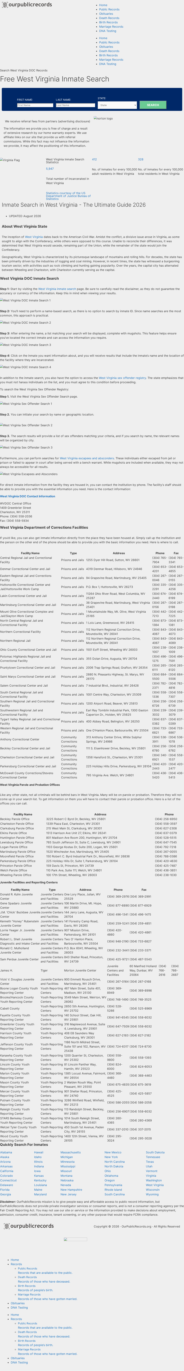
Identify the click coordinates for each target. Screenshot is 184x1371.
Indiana (39, 1166)
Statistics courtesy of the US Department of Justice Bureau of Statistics (68, 196)
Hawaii (38, 1152)
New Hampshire (71, 1189)
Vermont (151, 1171)
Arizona (5, 1161)
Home (103, 5)
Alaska (4, 1157)
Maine (38, 1189)
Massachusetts (71, 1152)
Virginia (151, 1175)
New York (111, 1157)
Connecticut (8, 1180)
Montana (66, 1175)
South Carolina (115, 1194)
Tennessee (153, 1157)
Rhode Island (113, 1189)
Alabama (6, 1152)
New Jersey (69, 1194)
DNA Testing (107, 31)
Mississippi (68, 1166)
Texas (150, 1161)
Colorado (6, 1175)
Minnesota (68, 1161)
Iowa (37, 1171)
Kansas (39, 1175)
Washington (154, 1180)
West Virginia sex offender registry (122, 378)
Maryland (40, 1194)
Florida (5, 1189)
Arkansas (6, 1166)
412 (94, 159)
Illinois (38, 1161)
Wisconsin (153, 1189)
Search (153, 105)
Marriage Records (111, 26)
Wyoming (152, 1194)
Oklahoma (111, 1175)
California (6, 1171)
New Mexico (113, 1152)
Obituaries (106, 13)
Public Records (109, 9)
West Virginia (34, 237)
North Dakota (114, 1166)
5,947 (50, 168)
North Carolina (115, 1161)
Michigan (67, 1157)
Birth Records (108, 22)
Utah (149, 1166)
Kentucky (40, 1180)
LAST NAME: (63, 99)
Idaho (38, 1157)
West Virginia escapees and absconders (87, 458)
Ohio (108, 1171)
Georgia (5, 1194)
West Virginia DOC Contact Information (27, 496)
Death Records (109, 18)
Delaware (6, 1185)
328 (140, 159)
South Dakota (155, 1152)
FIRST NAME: (25, 99)
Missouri (66, 1171)
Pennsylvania (113, 1185)
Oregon (110, 1180)
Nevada (66, 1185)
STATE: (102, 98)
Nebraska (67, 1180)
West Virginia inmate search (57, 289)
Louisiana (40, 1185)
